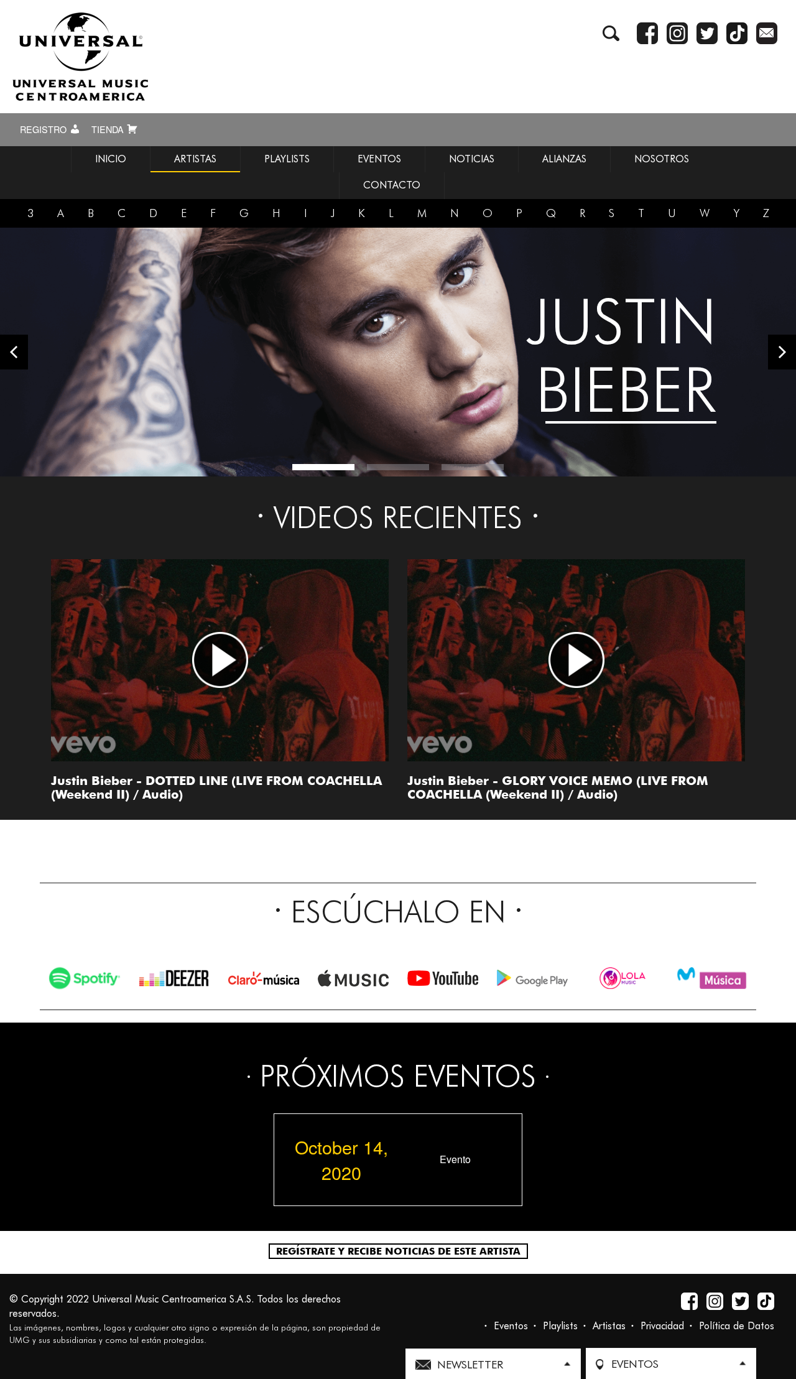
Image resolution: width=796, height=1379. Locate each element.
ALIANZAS (564, 159)
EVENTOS (379, 159)
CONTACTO (391, 185)
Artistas (609, 1326)
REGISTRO (44, 129)
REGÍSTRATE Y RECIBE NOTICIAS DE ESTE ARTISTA (398, 1251)
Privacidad (662, 1326)
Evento (455, 1159)
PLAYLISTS (287, 159)
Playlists (560, 1326)
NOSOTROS (661, 159)
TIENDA (108, 129)
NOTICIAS (471, 159)
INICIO (110, 159)
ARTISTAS (195, 159)
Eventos (511, 1326)
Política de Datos (736, 1326)
